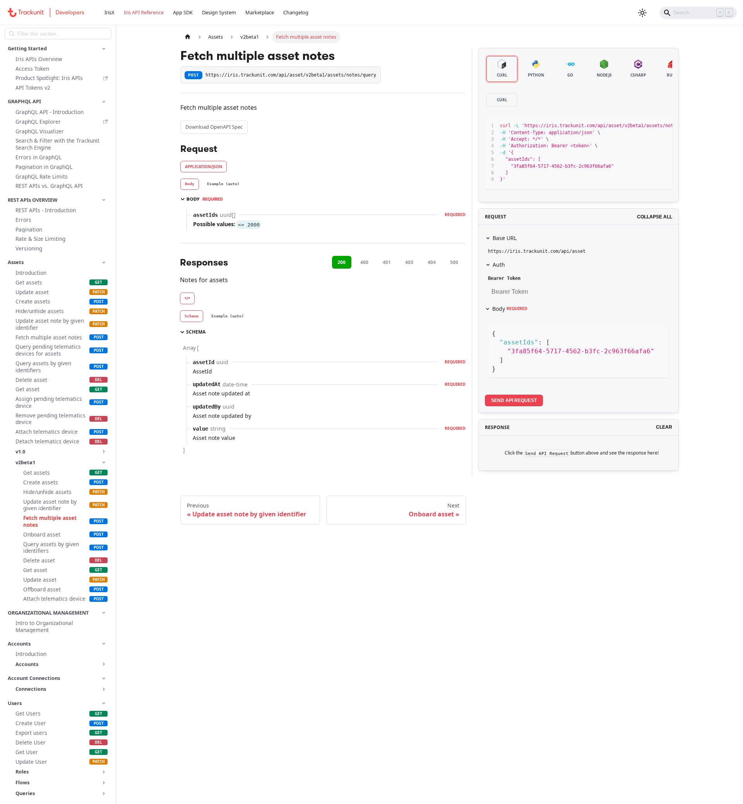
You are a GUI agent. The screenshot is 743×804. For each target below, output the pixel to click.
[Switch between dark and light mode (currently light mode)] (642, 13)
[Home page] (187, 37)
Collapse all (654, 217)
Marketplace (259, 12)
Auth (499, 264)
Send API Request (514, 400)
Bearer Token (504, 278)
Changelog (295, 12)
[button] (57, 48)
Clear (664, 427)
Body (509, 308)
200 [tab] (341, 262)
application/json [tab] (203, 166)
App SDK (183, 12)
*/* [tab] (187, 298)
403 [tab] (409, 262)
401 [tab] (387, 262)
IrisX (109, 12)
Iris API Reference (144, 12)
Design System (219, 12)
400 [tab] (364, 262)
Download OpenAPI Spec (214, 126)
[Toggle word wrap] (634, 126)
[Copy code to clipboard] (648, 126)
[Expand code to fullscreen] (662, 126)
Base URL (505, 238)
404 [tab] (432, 262)
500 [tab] (454, 262)
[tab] (189, 184)
